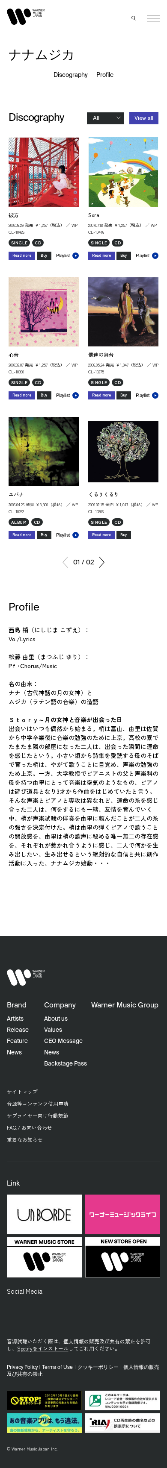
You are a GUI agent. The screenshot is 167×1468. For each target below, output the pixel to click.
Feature (17, 1041)
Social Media (24, 1290)
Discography (71, 75)
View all (143, 118)
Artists (15, 1019)
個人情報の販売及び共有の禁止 (99, 1341)
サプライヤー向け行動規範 (38, 1115)
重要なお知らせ (25, 1139)
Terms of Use (57, 1367)
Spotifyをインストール (43, 1348)
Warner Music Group (124, 1005)
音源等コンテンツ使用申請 (38, 1103)
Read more (21, 255)
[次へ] (101, 562)
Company (60, 1005)
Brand (17, 1005)
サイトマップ (22, 1091)
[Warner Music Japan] (26, 977)
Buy (44, 255)
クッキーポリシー (98, 1367)
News (14, 1053)
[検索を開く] (134, 18)
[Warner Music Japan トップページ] (26, 16)
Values (53, 1030)
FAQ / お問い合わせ (29, 1127)
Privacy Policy (22, 1367)
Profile (104, 75)
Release (18, 1030)
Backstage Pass (65, 1064)
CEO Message (63, 1041)
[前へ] (65, 562)
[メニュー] (153, 18)
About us (56, 1019)
